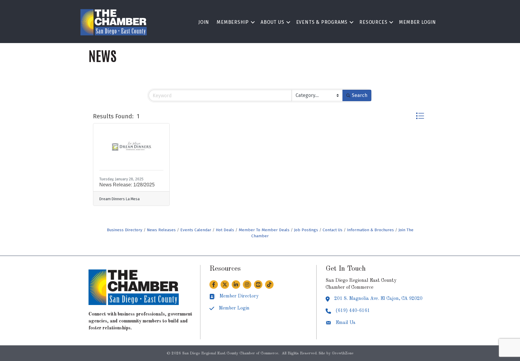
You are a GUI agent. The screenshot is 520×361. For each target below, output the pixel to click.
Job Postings (306, 229)
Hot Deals (225, 229)
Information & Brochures (370, 229)
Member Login (417, 22)
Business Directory (124, 229)
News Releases (161, 229)
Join (203, 22)
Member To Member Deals (264, 229)
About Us (272, 22)
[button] (420, 116)
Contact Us (332, 229)
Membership (233, 22)
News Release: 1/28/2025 (127, 184)
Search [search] (359, 95)
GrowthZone (343, 353)
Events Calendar (195, 229)
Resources (373, 22)
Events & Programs (322, 22)
